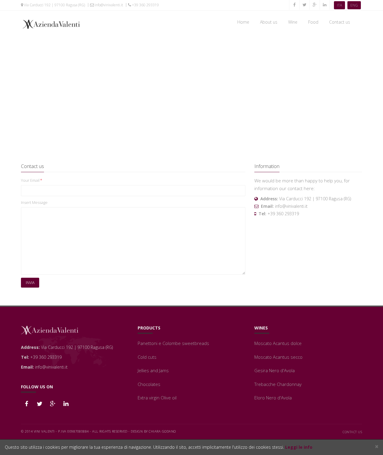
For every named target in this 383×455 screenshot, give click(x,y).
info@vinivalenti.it (108, 4)
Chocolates (149, 384)
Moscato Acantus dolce (278, 343)
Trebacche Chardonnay (278, 384)
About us (268, 22)
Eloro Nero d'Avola (273, 398)
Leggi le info (298, 447)
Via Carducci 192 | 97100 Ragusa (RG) (54, 4)
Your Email (31, 180)
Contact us (339, 22)
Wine (292, 22)
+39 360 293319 (145, 4)
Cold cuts (147, 357)
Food (313, 22)
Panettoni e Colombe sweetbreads (173, 343)
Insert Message (34, 202)
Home (243, 22)
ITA (339, 5)
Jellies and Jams (153, 370)
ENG (354, 5)
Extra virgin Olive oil (157, 398)
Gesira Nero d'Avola (274, 370)
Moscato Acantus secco (278, 357)
